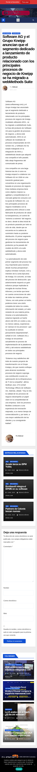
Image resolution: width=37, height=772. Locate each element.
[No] (35, 765)
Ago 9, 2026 (11, 718)
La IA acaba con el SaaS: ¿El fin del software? (17, 713)
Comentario (8, 546)
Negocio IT (8, 709)
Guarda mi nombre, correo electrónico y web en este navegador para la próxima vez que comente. (17, 632)
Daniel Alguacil (25, 697)
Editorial (14, 87)
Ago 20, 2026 (11, 673)
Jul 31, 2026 (11, 739)
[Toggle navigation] (18, 20)
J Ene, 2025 (11, 492)
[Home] (3, 20)
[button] (33, 20)
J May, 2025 (11, 470)
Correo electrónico (9, 601)
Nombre (6, 588)
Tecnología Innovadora (12, 730)
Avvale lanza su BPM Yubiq (16, 465)
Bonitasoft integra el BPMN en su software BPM (16, 489)
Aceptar (19, 769)
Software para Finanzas (12, 688)
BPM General (6, 33)
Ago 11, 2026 (11, 697)
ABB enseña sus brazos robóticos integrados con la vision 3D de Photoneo (18, 669)
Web (5, 613)
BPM (7, 461)
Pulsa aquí (25, 2)
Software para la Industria (13, 664)
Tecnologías (16, 33)
